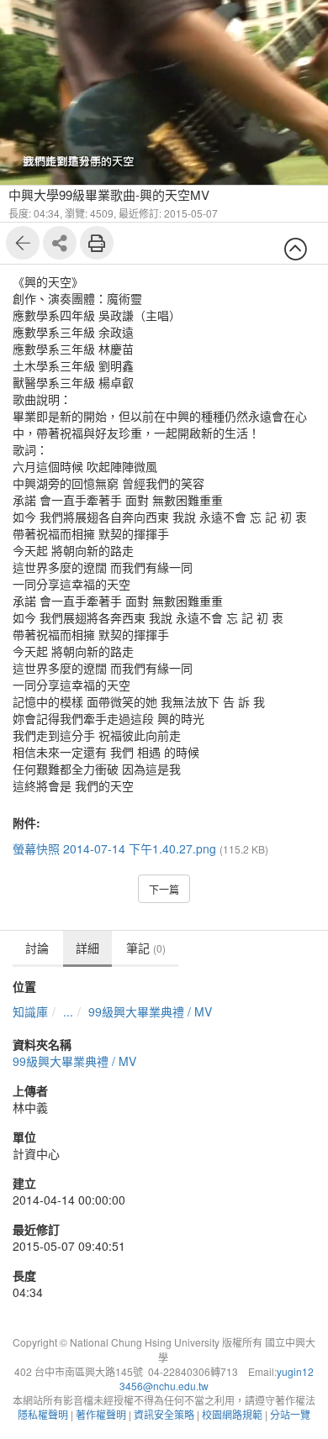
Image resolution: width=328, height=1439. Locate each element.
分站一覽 (290, 1414)
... (68, 1011)
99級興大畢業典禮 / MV (150, 1011)
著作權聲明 (101, 1414)
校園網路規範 (232, 1414)
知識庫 (30, 1011)
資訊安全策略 (164, 1414)
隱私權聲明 (43, 1414)
